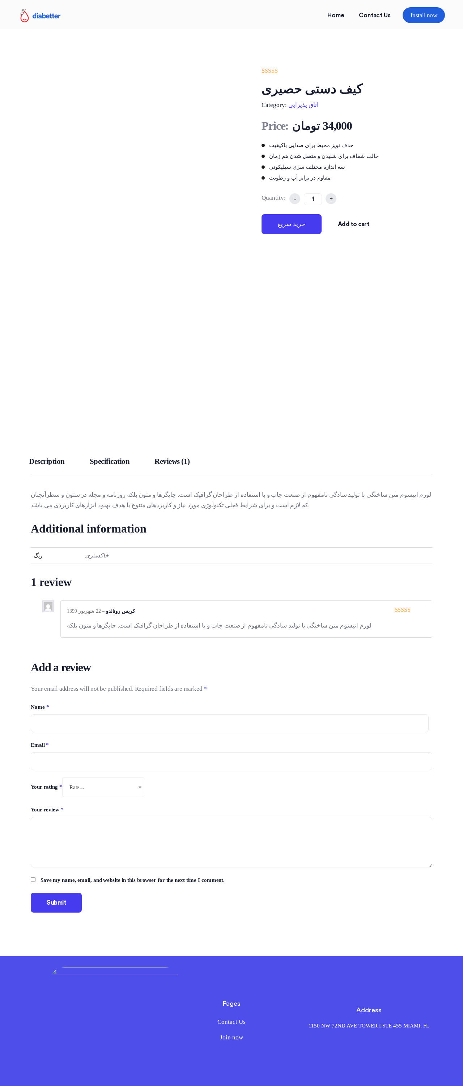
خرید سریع (291, 224)
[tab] (47, 463)
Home (335, 15)
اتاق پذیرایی (303, 105)
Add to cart (353, 224)
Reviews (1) (172, 461)
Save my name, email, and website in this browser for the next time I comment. (133, 880)
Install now (424, 15)
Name (40, 707)
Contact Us (375, 15)
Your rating (46, 787)
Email (40, 745)
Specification (110, 461)
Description (47, 461)
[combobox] (103, 787)
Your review (47, 810)
